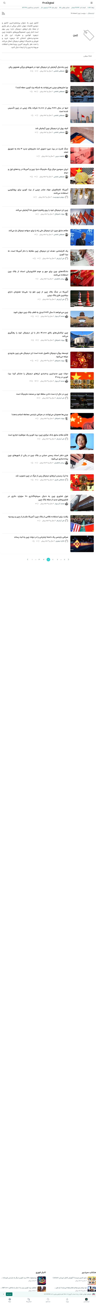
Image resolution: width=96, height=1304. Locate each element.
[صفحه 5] (27, 559)
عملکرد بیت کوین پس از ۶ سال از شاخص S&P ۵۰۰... (19, 1288)
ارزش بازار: (54, 7)
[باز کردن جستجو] (4, 2)
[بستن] (3, 1294)
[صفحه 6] (68, 559)
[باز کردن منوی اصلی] (91, 2)
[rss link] (3, 13)
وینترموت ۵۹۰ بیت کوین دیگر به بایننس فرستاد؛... (19, 1278)
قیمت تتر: (82, 7)
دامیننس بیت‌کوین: (33, 7)
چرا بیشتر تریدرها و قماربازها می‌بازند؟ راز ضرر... (70, 1288)
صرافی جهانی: (65, 7)
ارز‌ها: (92, 7)
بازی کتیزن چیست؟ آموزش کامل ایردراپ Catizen (70, 1278)
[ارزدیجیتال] (48, 2)
